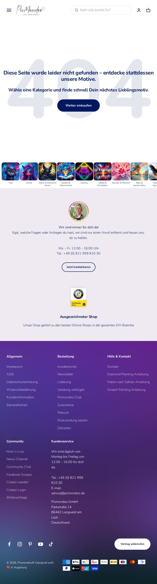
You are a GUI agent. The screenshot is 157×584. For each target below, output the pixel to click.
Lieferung (64, 382)
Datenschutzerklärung (22, 382)
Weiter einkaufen (78, 105)
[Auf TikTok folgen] (51, 544)
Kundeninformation (20, 397)
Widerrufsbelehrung (21, 389)
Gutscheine (65, 405)
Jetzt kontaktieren (79, 267)
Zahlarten (64, 428)
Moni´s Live (15, 451)
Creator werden (17, 482)
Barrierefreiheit (17, 405)
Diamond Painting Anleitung (127, 374)
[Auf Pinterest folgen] (30, 544)
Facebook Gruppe (19, 474)
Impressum (15, 366)
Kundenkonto (67, 366)
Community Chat (19, 467)
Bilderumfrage (17, 497)
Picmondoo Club (69, 397)
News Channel (17, 459)
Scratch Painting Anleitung (126, 389)
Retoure (63, 412)
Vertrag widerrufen (132, 544)
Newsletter (65, 374)
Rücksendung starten (72, 420)
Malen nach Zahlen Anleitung (128, 382)
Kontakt (112, 366)
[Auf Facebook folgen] (9, 544)
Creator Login (16, 490)
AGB (10, 374)
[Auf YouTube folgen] (40, 544)
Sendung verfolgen (71, 389)
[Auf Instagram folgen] (19, 544)
